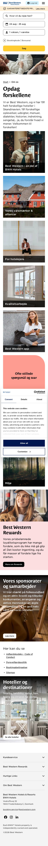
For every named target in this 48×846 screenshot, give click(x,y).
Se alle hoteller (12, 737)
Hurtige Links (10, 776)
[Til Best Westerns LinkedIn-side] (16, 817)
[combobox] (24, 16)
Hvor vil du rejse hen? (20, 16)
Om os (14, 82)
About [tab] (39, 399)
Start (5, 82)
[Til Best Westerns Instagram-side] (11, 817)
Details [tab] (24, 399)
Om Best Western (12, 785)
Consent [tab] (9, 399)
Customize (22, 451)
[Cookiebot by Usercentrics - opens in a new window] (34, 392)
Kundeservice (10, 757)
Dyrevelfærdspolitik (16, 662)
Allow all (24, 443)
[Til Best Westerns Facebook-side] (5, 817)
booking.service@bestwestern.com (19, 809)
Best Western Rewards (15, 766)
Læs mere (9, 636)
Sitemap (10, 672)
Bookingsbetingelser (16, 667)
